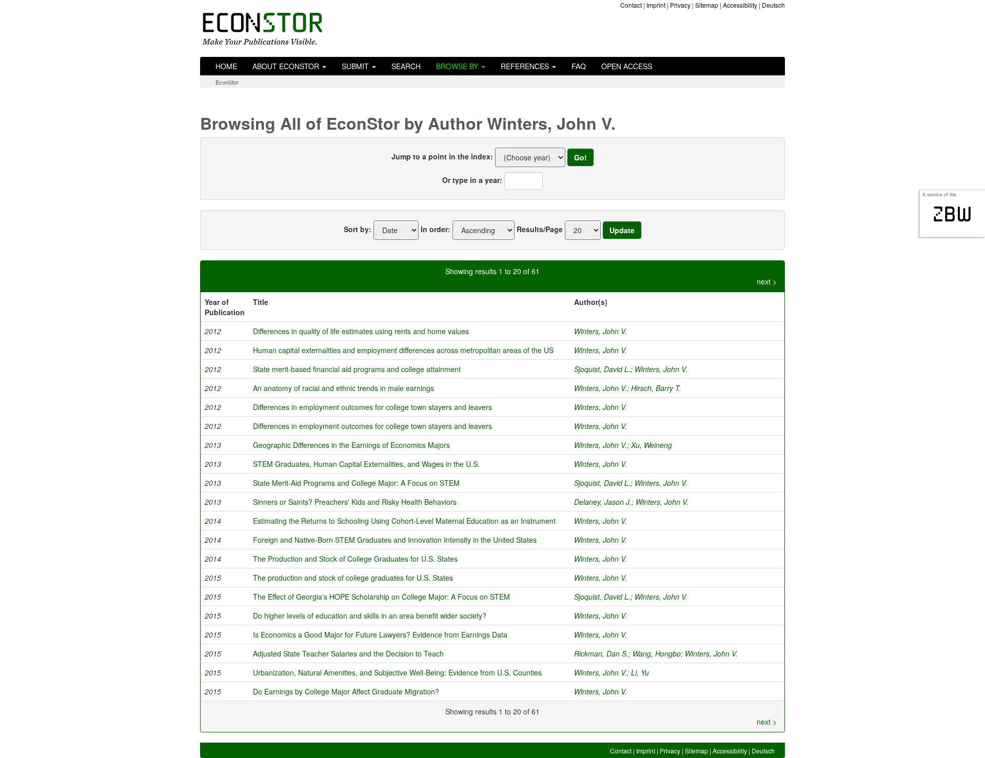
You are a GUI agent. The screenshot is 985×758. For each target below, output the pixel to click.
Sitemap (706, 5)
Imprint (655, 5)
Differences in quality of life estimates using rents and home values (361, 331)
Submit (356, 66)
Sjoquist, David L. (602, 369)
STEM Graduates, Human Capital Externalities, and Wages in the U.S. (366, 464)
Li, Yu (640, 672)
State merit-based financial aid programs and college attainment (357, 369)
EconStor (227, 82)
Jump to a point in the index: (442, 156)
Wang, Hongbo (657, 653)
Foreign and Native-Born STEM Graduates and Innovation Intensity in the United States (395, 540)
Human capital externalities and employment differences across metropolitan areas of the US (403, 350)
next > (767, 281)
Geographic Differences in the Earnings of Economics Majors (351, 445)
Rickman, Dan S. (601, 653)
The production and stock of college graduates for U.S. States (353, 577)
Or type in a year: (472, 180)
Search (406, 66)
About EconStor (286, 66)
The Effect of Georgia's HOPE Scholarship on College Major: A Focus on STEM (381, 596)
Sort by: (357, 229)
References (526, 66)
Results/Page (540, 229)
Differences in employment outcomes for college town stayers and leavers (372, 407)
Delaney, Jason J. (603, 502)
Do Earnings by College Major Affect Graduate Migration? (346, 691)
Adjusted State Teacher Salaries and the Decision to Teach (348, 653)
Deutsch (773, 5)
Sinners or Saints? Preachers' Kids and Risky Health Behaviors (355, 502)
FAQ (579, 66)
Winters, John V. (600, 331)
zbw (952, 214)
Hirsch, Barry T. (656, 388)
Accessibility (740, 5)
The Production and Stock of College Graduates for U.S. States (355, 559)
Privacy (680, 5)
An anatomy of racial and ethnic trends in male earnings (343, 388)
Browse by (458, 66)
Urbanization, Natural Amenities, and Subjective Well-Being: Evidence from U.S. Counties (397, 672)
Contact (631, 5)
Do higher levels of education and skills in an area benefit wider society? (369, 615)
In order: (435, 229)
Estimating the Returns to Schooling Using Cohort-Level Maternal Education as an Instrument (404, 521)
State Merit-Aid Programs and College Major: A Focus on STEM (356, 483)
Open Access (626, 66)
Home (226, 66)
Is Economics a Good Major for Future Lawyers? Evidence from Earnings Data (380, 634)
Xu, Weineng (651, 445)
